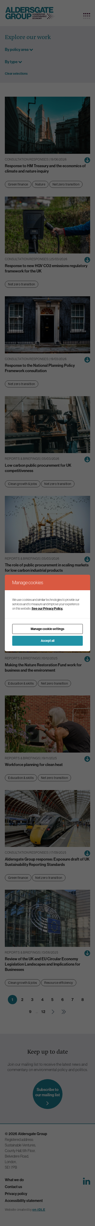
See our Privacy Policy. (47, 609)
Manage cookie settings (47, 629)
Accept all (47, 641)
